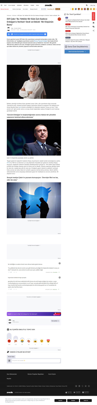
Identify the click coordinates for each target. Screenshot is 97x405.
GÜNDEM (19, 5)
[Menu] (1, 5)
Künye (63, 386)
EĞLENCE (26, 5)
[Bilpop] (81, 9)
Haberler (9, 15)
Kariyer (43, 386)
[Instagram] (76, 386)
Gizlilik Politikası (22, 386)
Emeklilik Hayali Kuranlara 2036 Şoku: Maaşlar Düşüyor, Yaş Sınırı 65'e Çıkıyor (77, 40)
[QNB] (72, 9)
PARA (37, 5)
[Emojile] (84, 9)
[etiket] (59, 19)
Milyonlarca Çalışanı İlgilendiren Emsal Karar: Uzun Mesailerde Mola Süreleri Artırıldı (77, 34)
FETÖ (8, 162)
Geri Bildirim (15, 386)
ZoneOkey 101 (50, 9)
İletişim (40, 386)
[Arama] (87, 5)
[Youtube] (85, 386)
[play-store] (77, 392)
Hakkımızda (9, 386)
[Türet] (75, 9)
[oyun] (87, 9)
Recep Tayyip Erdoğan (40, 41)
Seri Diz (57, 9)
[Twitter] (82, 386)
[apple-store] (69, 392)
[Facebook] (79, 386)
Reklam (36, 386)
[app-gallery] (86, 392)
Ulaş (16, 28)
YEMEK (32, 5)
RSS (66, 386)
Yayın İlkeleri (59, 386)
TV (66, 17)
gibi (20, 107)
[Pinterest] (89, 386)
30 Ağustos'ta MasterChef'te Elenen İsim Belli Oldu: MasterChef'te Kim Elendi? (77, 20)
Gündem (14, 15)
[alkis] (90, 9)
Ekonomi (68, 37)
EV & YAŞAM (11, 5)
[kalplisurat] (93, 9)
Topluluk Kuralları (30, 386)
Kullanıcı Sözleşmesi (50, 386)
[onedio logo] (48, 5)
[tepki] (9, 341)
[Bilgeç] (78, 9)
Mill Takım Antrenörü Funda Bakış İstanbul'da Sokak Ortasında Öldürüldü (77, 27)
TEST (5, 5)
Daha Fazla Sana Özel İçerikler (76, 51)
